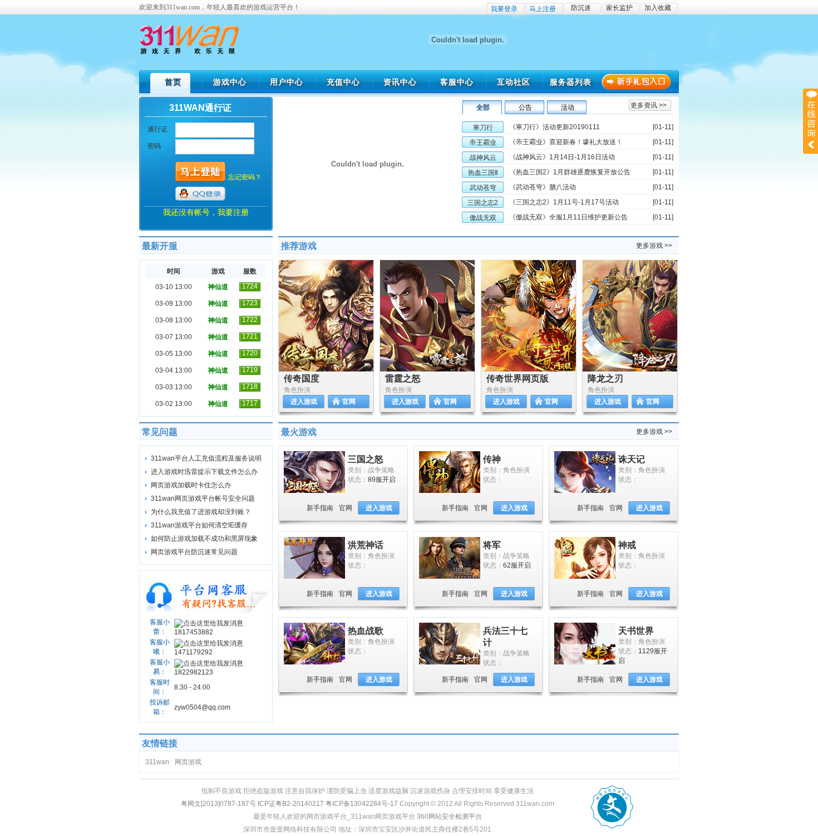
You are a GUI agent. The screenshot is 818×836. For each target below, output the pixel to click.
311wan (157, 762)
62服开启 (517, 565)
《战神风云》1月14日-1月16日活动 (562, 157)
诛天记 (631, 459)
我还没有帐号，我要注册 (206, 212)
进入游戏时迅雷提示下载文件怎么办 (204, 472)
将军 (492, 545)
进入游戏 (303, 401)
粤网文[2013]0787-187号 (218, 804)
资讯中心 (400, 81)
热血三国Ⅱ (483, 173)
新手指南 (320, 508)
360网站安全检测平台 (449, 816)
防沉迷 (581, 8)
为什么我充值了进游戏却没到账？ (201, 512)
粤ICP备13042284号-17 (362, 804)
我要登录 (504, 9)
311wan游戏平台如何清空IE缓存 (199, 525)
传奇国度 (301, 378)
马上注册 (542, 9)
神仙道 (218, 287)
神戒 (627, 545)
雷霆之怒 (403, 378)
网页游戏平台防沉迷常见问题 (194, 552)
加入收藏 (657, 8)
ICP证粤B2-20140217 (291, 804)
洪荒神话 (365, 545)
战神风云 (483, 158)
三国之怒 (365, 459)
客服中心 (457, 81)
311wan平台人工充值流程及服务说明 (206, 458)
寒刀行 (483, 127)
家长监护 (619, 8)
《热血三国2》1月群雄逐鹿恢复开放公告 (569, 172)
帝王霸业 (483, 142)
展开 (810, 121)
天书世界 (636, 630)
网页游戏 (188, 762)
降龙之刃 (605, 378)
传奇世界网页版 (517, 378)
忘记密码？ (245, 177)
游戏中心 (230, 81)
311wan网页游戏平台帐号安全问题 (203, 498)
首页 (173, 81)
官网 (349, 401)
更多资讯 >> (648, 105)
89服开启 (382, 479)
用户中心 (286, 81)
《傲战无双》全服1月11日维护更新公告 (568, 217)
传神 (492, 459)
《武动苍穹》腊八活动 (542, 187)
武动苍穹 (483, 188)
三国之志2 (482, 203)
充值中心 (343, 81)
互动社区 (513, 81)
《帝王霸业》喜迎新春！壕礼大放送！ (566, 142)
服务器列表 (571, 81)
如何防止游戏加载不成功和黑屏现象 (204, 538)
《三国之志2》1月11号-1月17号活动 (564, 202)
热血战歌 (365, 630)
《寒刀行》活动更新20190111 (554, 127)
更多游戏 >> (654, 246)
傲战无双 (483, 218)
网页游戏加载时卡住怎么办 (191, 485)
